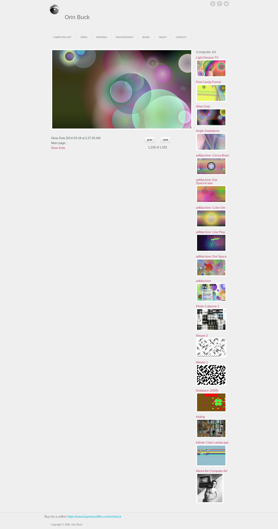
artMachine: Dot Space (211, 256)
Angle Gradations (207, 130)
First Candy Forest (208, 82)
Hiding (200, 416)
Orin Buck (77, 17)
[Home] (54, 13)
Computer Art (62, 37)
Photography (125, 37)
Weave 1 (202, 362)
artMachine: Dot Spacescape (206, 181)
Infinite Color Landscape (212, 442)
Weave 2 (202, 335)
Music (146, 37)
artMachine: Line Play (210, 232)
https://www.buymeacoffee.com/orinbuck (94, 516)
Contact (181, 37)
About (163, 37)
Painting (101, 37)
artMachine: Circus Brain (212, 155)
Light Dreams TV (207, 57)
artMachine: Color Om (210, 207)
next (165, 139)
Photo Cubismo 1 (207, 306)
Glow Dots (58, 148)
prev (149, 139)
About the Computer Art (211, 471)
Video (83, 37)
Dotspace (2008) (207, 390)
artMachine (203, 281)
